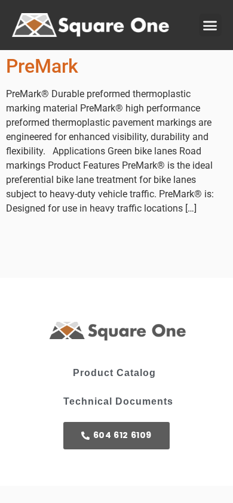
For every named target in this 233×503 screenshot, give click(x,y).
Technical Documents (118, 401)
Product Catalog (114, 373)
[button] (210, 25)
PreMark (42, 66)
